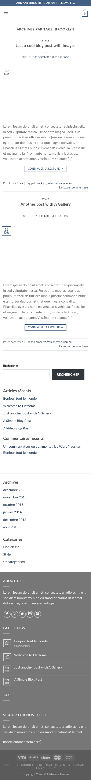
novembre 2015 (14, 497)
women (67, 183)
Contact (79, 765)
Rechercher (10, 365)
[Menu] (5, 13)
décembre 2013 (14, 519)
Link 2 (51, 768)
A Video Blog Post (16, 428)
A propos (11, 765)
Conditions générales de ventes (45, 765)
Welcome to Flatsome (19, 406)
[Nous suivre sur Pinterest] (37, 614)
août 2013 (10, 527)
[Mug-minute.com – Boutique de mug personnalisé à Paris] (45, 13)
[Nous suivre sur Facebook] (7, 614)
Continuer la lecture (45, 169)
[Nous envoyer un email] (29, 614)
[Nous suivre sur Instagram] (14, 614)
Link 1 (40, 768)
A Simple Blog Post (17, 420)
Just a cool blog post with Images (45, 46)
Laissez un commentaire (73, 187)
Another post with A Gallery (46, 204)
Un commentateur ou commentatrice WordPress (39, 446)
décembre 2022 (14, 490)
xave (66, 57)
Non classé (11, 547)
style (59, 183)
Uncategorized (14, 562)
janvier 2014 (12, 512)
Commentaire (22, 646)
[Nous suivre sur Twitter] (22, 614)
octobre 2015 (13, 504)
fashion (51, 183)
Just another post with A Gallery (27, 413)
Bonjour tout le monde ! (20, 398)
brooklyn (41, 183)
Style (45, 41)
